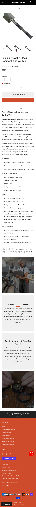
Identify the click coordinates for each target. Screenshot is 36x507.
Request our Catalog (8, 444)
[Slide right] (32, 48)
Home (3, 8)
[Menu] (3, 2)
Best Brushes (6, 485)
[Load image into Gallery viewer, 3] (27, 48)
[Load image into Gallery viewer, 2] (18, 48)
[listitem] (18, 414)
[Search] (33, 2)
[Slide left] (4, 48)
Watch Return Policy (8, 441)
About (3, 426)
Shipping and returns (8, 438)
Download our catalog (8, 429)
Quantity (4, 76)
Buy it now (18, 100)
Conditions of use (7, 432)
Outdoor (10, 8)
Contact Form (6, 468)
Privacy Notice (6, 435)
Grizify (20, 502)
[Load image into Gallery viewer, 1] (9, 48)
